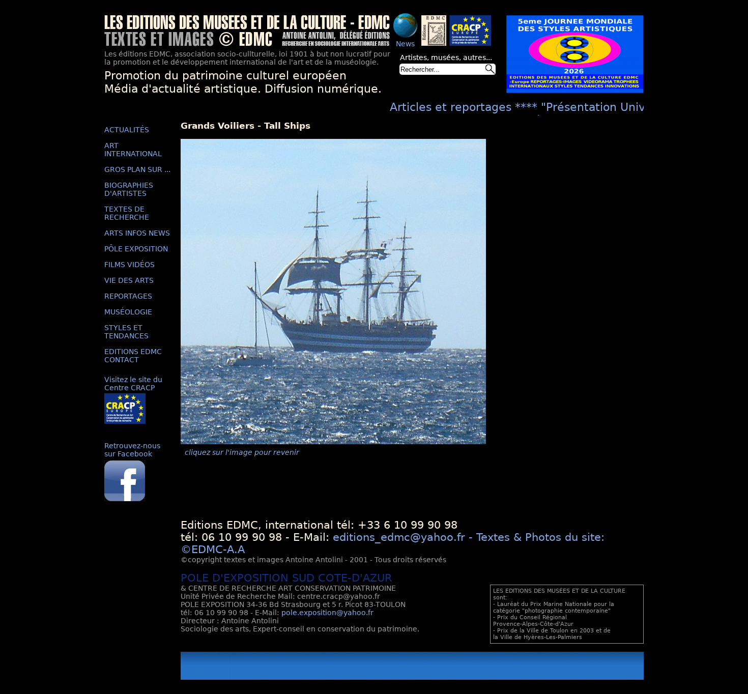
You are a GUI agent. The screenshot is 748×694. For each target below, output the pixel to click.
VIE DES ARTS (129, 280)
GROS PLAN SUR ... (137, 169)
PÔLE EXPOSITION (136, 249)
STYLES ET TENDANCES (126, 332)
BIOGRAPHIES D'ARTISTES (128, 189)
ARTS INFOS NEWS (137, 233)
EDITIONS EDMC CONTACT (133, 356)
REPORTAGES (128, 296)
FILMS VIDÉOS (129, 265)
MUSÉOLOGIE (128, 312)
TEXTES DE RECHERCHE (126, 213)
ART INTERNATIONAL (133, 149)
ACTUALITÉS (126, 130)
